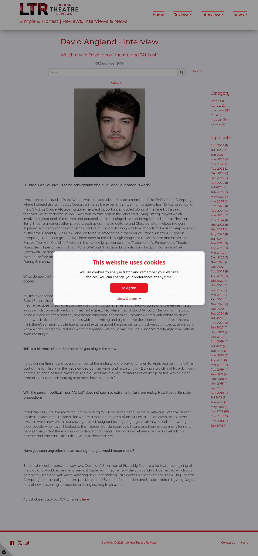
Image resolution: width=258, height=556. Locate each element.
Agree (130, 287)
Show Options (128, 299)
